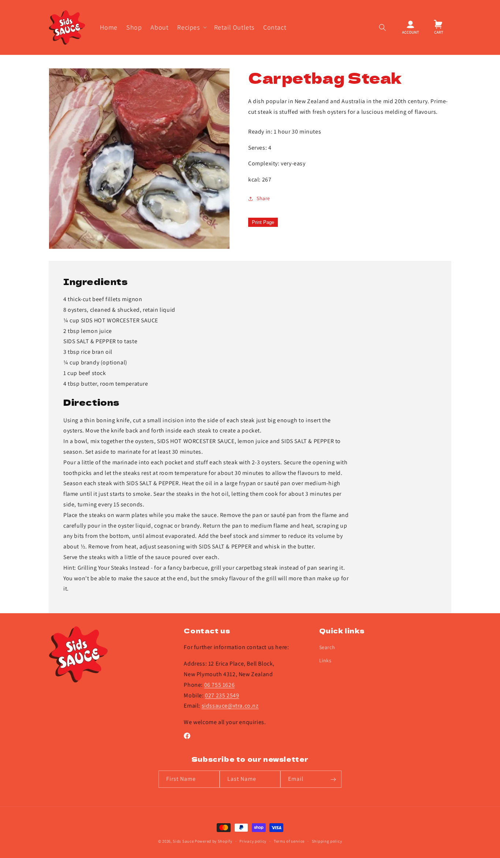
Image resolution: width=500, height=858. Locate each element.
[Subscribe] (333, 779)
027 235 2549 (222, 695)
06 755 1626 (219, 685)
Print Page (263, 222)
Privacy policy (252, 840)
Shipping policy (327, 840)
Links (325, 660)
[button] (191, 27)
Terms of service (289, 840)
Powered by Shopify (213, 841)
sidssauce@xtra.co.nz (230, 706)
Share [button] (263, 198)
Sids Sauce (183, 841)
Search (327, 647)
